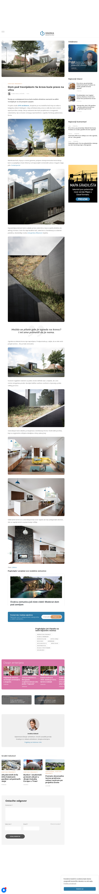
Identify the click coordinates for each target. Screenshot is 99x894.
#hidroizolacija (41, 639)
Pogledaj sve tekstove (33, 742)
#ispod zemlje (54, 639)
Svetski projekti (15, 83)
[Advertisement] (24, 641)
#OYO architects (42, 643)
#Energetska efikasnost (44, 634)
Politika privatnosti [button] (70, 883)
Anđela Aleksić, (15, 93)
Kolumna (14, 698)
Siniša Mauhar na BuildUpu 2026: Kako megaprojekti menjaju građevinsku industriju (82, 63)
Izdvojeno (41, 698)
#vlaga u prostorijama (43, 648)
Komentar (8, 805)
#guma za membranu (43, 636)
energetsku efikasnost (34, 233)
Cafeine (14, 567)
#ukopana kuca (41, 645)
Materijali (51, 698)
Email (25, 824)
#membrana (51, 641)
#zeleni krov (40, 650)
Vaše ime (8, 824)
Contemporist (15, 165)
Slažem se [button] (79, 889)
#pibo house (54, 643)
